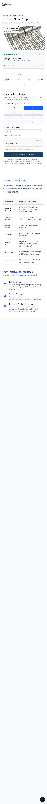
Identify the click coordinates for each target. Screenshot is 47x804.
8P (33, 122)
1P (14, 108)
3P (14, 112)
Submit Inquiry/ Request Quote (23, 154)
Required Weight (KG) (13, 127)
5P (14, 117)
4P (33, 112)
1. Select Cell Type (13, 74)
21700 (18, 79)
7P (14, 122)
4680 (23, 85)
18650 (6, 79)
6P (33, 117)
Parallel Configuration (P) (14, 103)
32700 (40, 79)
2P (33, 108)
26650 (29, 79)
